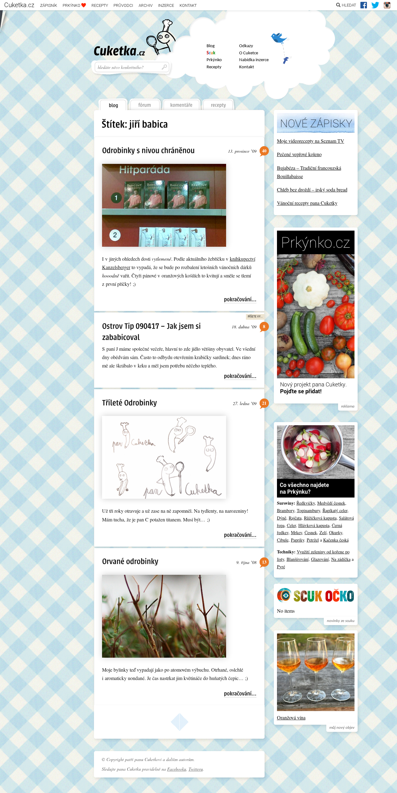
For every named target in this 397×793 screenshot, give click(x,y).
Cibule (282, 540)
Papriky (297, 540)
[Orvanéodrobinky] (130, 561)
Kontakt (188, 5)
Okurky (335, 532)
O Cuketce (248, 53)
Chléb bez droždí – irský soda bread (312, 189)
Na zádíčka (340, 559)
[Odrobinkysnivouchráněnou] (148, 150)
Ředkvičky (306, 503)
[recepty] (219, 103)
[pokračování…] (240, 299)
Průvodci (123, 5)
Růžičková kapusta (320, 518)
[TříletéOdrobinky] (129, 402)
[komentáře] (182, 103)
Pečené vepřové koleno (299, 154)
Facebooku (176, 769)
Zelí (323, 532)
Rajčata (295, 518)
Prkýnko (72, 5)
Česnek (311, 532)
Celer (291, 525)
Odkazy (246, 46)
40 (264, 150)
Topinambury (308, 510)
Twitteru (196, 769)
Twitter (281, 41)
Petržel (313, 540)
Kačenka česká (336, 540)
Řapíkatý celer (335, 510)
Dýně (281, 518)
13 (264, 562)
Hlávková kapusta (313, 525)
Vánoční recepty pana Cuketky (307, 203)
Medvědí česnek (331, 503)
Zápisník (48, 5)
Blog (211, 46)
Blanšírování (298, 559)
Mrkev (296, 532)
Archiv (146, 5)
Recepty (99, 5)
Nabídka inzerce (254, 60)
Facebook (281, 57)
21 (264, 403)
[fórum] (145, 103)
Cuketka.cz (19, 5)
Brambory (285, 510)
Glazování (320, 559)
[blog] (112, 103)
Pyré (281, 567)
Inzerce (166, 5)
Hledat (349, 5)
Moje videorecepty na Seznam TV (310, 140)
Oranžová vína (291, 717)
